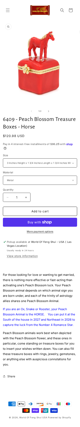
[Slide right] (48, 111)
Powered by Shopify (59, 417)
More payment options (40, 231)
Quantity (8, 189)
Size (5, 155)
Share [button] (11, 376)
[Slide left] (31, 111)
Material (8, 172)
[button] (7, 10)
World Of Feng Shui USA (33, 417)
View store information (22, 256)
